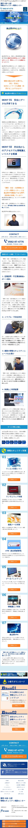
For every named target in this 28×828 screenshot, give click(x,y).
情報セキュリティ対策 (21, 782)
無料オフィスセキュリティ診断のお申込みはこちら (16, 765)
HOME (7, 780)
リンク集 (21, 791)
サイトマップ (7, 793)
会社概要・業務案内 (21, 785)
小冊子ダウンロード (21, 787)
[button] (25, 9)
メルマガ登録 (14, 823)
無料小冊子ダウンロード (14, 826)
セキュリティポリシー (7, 789)
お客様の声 (7, 782)
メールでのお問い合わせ (15, 248)
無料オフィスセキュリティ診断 (7, 791)
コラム (7, 785)
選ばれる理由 (21, 780)
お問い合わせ (21, 793)
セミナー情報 (21, 789)
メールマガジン (7, 787)
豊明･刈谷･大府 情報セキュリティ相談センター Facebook (16, 772)
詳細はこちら (14, 479)
